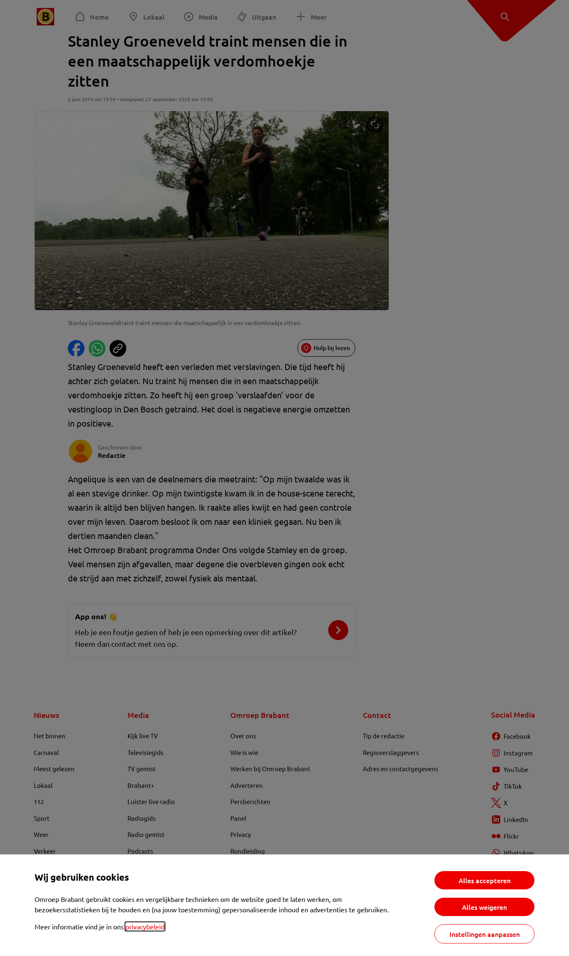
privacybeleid (145, 926)
